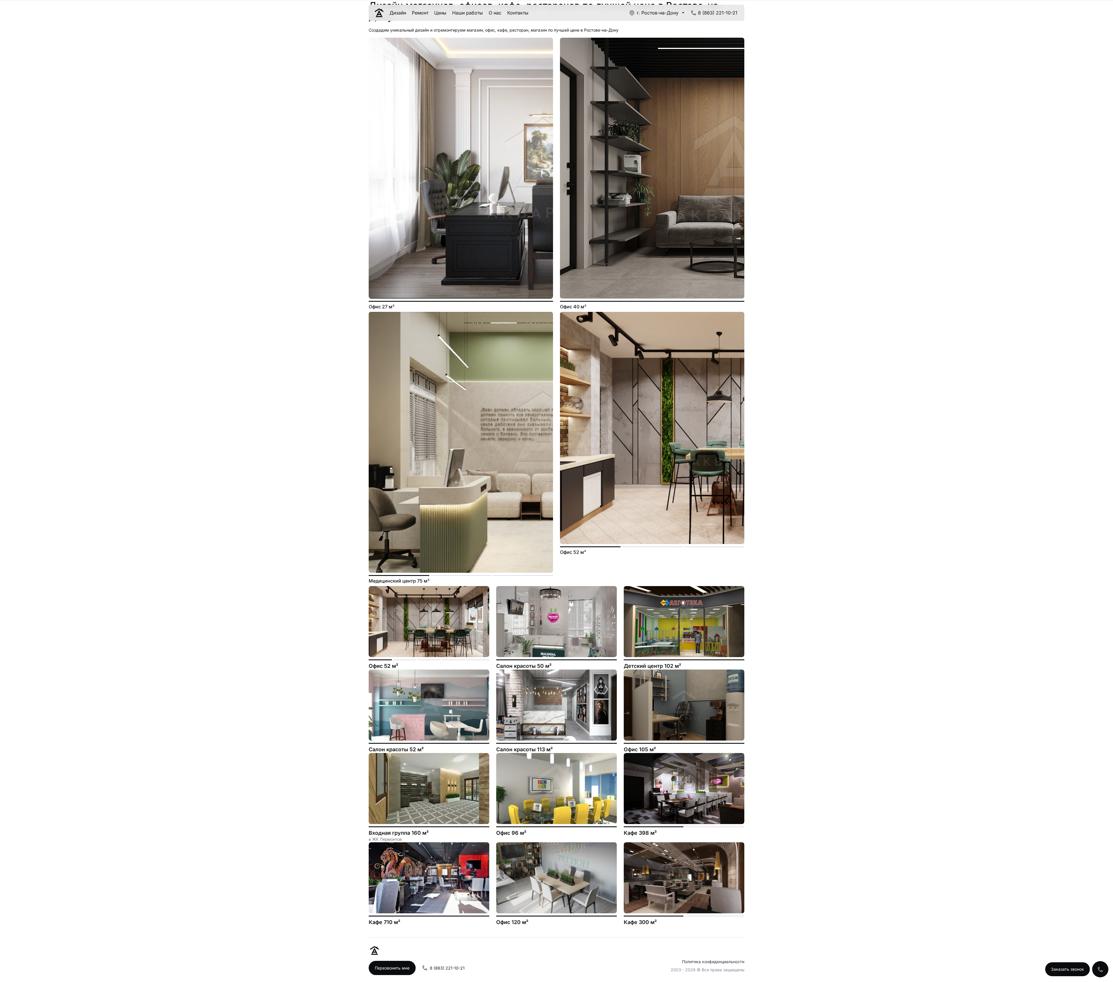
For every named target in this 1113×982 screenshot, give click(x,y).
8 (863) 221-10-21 (717, 13)
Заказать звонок (1067, 969)
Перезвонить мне (392, 967)
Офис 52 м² (383, 666)
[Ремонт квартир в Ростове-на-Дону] (379, 13)
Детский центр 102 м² (652, 666)
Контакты (517, 13)
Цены (440, 13)
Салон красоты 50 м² (524, 666)
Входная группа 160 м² (399, 833)
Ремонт (420, 13)
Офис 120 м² (512, 922)
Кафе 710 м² (384, 922)
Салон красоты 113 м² (524, 749)
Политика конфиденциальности (713, 961)
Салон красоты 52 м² (396, 749)
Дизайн (398, 13)
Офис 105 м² (640, 749)
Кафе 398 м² (640, 833)
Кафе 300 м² (640, 922)
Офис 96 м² (511, 833)
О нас (495, 13)
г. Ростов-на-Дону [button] (658, 13)
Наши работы (467, 13)
